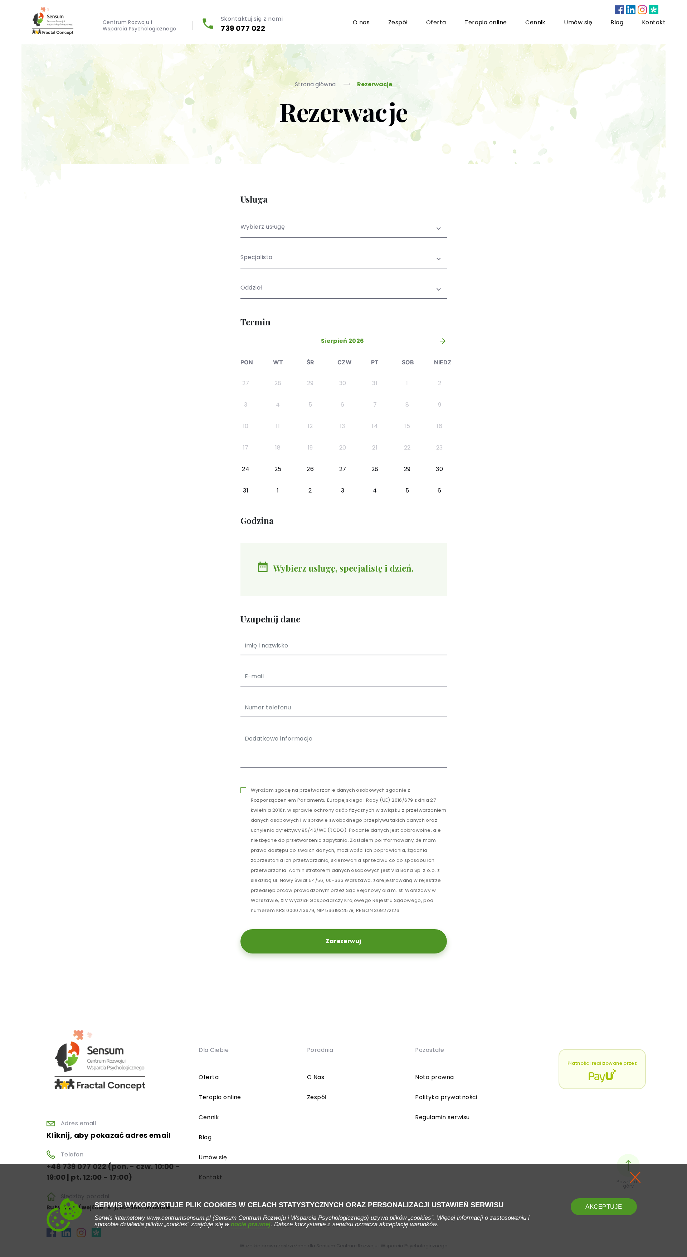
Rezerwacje (374, 84)
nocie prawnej (251, 1224)
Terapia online (485, 22)
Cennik (535, 22)
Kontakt (654, 22)
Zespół (398, 22)
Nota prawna (434, 1077)
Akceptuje (603, 1206)
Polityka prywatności (446, 1097)
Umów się (578, 22)
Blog (616, 22)
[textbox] (343, 231)
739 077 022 (243, 28)
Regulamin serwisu (442, 1117)
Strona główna (316, 84)
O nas (361, 22)
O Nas (315, 1077)
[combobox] (343, 231)
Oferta (436, 22)
